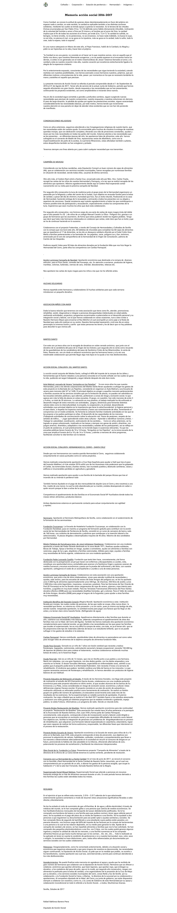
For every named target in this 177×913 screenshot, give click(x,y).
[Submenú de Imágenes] (133, 4)
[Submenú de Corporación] (83, 4)
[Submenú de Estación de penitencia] (106, 4)
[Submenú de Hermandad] (120, 4)
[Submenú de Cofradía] (69, 4)
